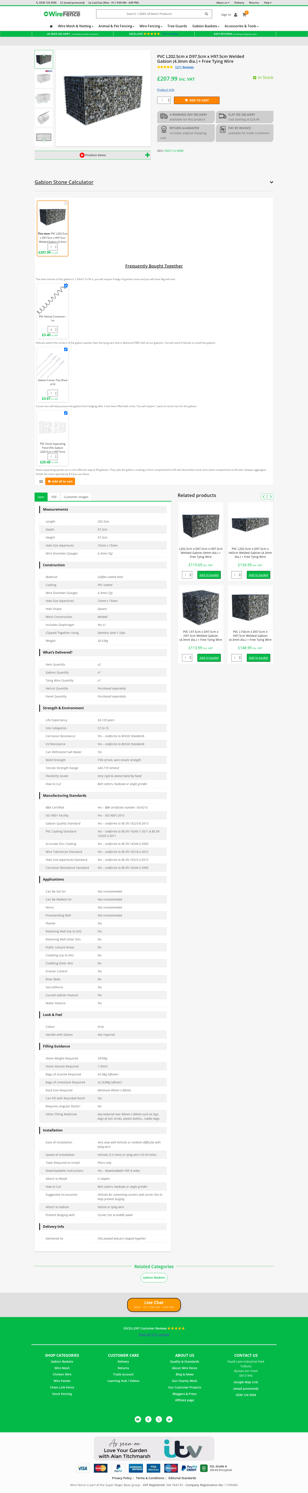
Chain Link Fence (62, 1387)
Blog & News (185, 1374)
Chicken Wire (62, 1374)
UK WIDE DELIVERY (72, 34)
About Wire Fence (184, 1368)
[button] (44, 59)
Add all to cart (62, 481)
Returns (123, 1368)
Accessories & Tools (241, 26)
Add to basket (209, 575)
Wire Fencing (150, 26)
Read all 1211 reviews (154, 1335)
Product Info (165, 90)
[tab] (41, 497)
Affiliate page (184, 1400)
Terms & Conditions (150, 1478)
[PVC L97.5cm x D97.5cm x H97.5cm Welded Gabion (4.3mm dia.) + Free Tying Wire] (201, 607)
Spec (41, 497)
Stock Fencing (62, 1394)
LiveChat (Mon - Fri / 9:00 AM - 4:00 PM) (115, 2)
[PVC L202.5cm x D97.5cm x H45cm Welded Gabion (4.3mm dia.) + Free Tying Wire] (250, 525)
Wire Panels (62, 1381)
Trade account (123, 1374)
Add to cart (199, 100)
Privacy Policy (122, 1478)
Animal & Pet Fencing (115, 26)
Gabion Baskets (205, 26)
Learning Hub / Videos (123, 1381)
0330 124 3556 (48, 2)
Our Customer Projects (184, 1387)
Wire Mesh (62, 1368)
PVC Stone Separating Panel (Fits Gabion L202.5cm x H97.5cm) (52, 448)
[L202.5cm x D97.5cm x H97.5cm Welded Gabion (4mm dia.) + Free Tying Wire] (201, 525)
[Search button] (206, 14)
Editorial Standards (182, 1478)
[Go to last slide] (44, 56)
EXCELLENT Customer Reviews (146, 1328)
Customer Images (76, 497)
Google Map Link (246, 1382)
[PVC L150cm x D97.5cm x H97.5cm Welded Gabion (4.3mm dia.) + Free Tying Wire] (250, 607)
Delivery (123, 1361)
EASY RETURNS (235, 34)
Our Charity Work (184, 1381)
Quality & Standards (184, 1361)
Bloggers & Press (185, 1394)
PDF (54, 497)
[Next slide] (44, 140)
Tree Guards (177, 26)
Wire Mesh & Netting (75, 26)
